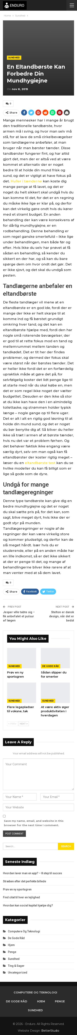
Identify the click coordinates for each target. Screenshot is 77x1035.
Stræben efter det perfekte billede (24, 881)
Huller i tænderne (26, 181)
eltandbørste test (40, 463)
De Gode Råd (50, 666)
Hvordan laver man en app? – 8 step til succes (32, 873)
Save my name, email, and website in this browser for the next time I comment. (34, 823)
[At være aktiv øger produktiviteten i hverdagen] (55, 693)
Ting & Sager (16, 965)
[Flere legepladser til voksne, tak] (21, 693)
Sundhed (14, 57)
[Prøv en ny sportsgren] (21, 658)
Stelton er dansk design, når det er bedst (61, 616)
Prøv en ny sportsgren (17, 889)
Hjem (11, 945)
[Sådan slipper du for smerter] (55, 658)
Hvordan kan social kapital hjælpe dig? (28, 905)
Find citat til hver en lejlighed (21, 897)
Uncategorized (17, 972)
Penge (12, 952)
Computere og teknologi (24, 931)
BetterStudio (50, 1030)
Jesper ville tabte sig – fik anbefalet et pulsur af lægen (19, 616)
